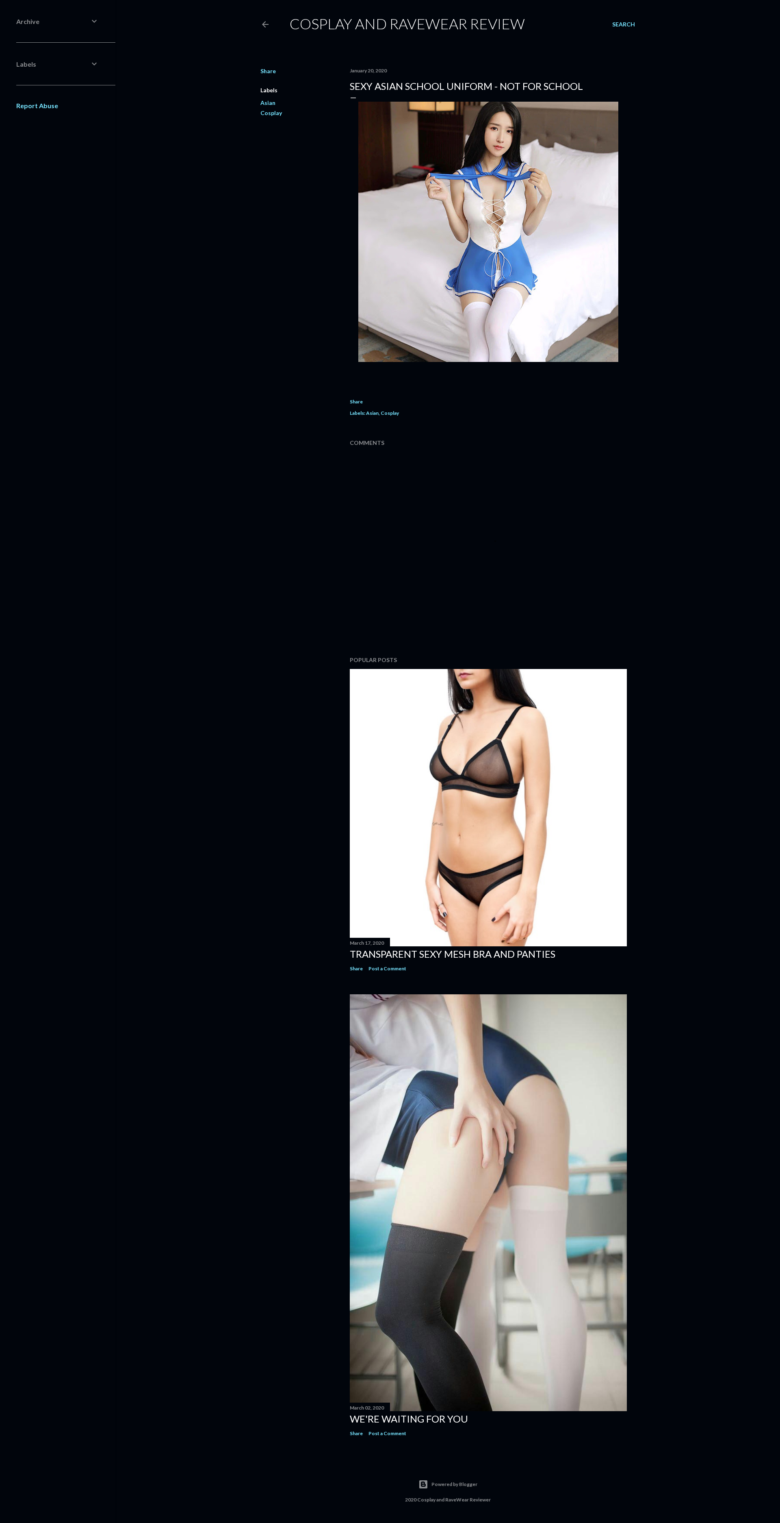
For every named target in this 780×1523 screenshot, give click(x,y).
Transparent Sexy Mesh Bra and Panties (452, 954)
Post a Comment (387, 968)
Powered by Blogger (454, 1484)
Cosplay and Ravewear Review (407, 24)
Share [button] (268, 71)
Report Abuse (37, 105)
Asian (267, 102)
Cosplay (271, 112)
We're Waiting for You (409, 1419)
